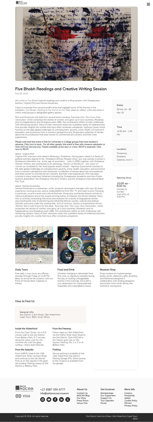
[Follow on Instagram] (42, 399)
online (75, 147)
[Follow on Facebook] (55, 399)
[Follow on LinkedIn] (61, 399)
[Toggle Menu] (148, 4)
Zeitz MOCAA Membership (28, 147)
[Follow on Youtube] (48, 399)
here (31, 144)
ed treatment (97, 130)
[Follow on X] (67, 399)
